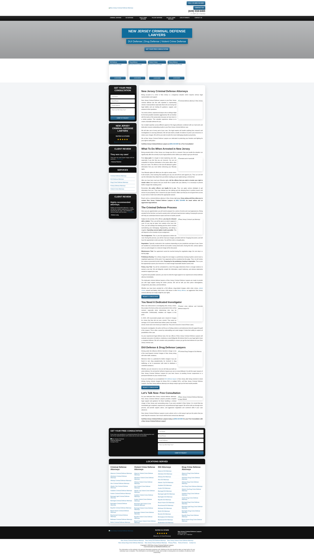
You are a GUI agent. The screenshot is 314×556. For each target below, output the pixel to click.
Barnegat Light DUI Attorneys (166, 494)
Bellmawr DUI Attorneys (165, 508)
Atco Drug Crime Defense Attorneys (192, 486)
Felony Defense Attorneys (117, 185)
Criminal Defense (115, 17)
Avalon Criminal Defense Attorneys (120, 493)
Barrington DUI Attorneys (165, 497)
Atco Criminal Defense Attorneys (119, 483)
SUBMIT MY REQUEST (123, 118)
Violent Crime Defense (170, 18)
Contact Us (199, 7)
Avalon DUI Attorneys (164, 488)
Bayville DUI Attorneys (164, 499)
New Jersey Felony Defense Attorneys (156, 542)
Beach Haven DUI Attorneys (166, 502)
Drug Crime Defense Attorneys (119, 182)
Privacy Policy (172, 542)
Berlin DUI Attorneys (164, 511)
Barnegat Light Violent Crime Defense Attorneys (142, 504)
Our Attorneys (184, 17)
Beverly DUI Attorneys (164, 514)
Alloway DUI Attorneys (164, 476)
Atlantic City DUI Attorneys (165, 482)
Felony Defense (157, 17)
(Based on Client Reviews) (122, 142)
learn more (117, 78)
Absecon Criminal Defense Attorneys (121, 473)
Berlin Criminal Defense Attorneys (120, 522)
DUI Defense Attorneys (117, 179)
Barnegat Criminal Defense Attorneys (121, 500)
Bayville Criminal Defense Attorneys (120, 508)
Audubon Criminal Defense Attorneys (121, 490)
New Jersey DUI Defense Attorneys (155, 540)
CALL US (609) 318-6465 (196, 3)
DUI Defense (129, 17)
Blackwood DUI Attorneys (165, 519)
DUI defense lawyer (170, 379)
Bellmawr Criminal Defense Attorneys (121, 519)
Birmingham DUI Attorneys (165, 517)
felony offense (182, 290)
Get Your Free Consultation (157, 49)
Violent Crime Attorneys (117, 189)
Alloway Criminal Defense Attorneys (120, 480)
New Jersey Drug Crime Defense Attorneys (130, 542)
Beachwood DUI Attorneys (165, 505)
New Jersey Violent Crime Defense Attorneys (180, 540)
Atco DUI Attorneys (163, 479)
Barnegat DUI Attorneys (165, 491)
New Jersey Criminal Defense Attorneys (132, 540)
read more (120, 159)
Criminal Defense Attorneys (118, 176)
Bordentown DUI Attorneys (165, 522)
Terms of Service (183, 542)
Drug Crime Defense (143, 18)
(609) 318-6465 (196, 11)
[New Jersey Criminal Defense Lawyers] (127, 533)
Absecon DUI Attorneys (164, 471)
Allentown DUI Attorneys (165, 474)
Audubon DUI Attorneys (165, 485)
